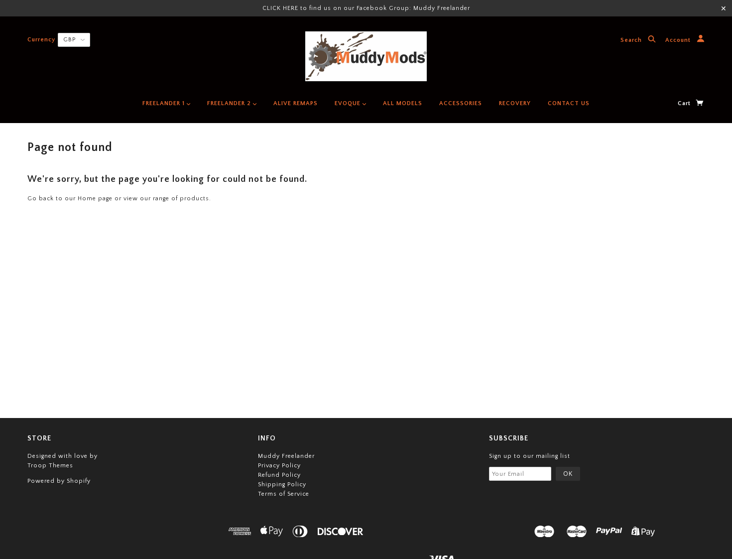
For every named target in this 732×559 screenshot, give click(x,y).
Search (632, 40)
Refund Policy (279, 475)
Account (679, 40)
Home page (95, 198)
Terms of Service (283, 494)
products (194, 198)
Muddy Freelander (286, 456)
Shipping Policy (282, 484)
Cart (685, 103)
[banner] (366, 56)
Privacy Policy (279, 465)
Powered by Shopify (59, 481)
